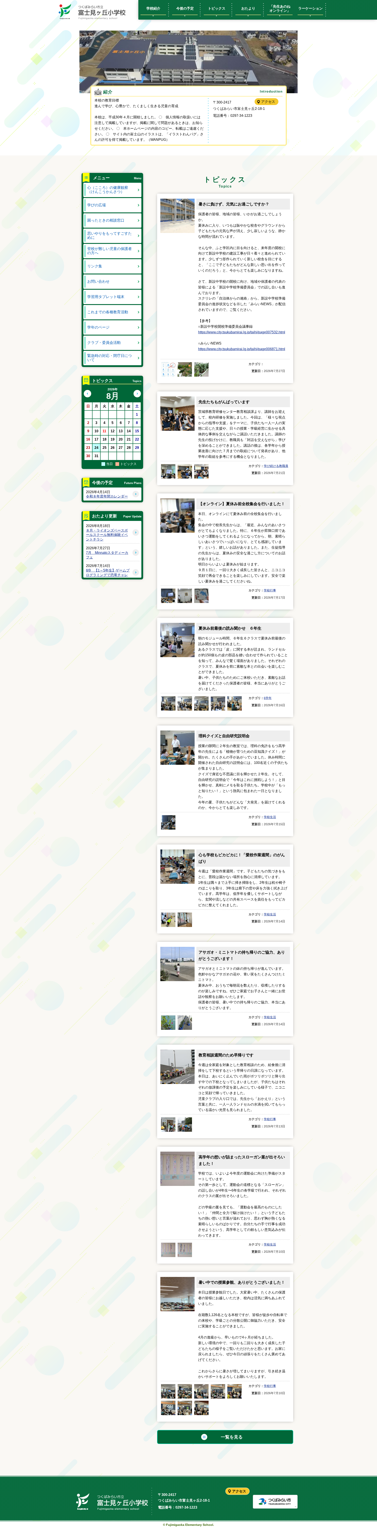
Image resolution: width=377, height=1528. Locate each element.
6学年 (268, 698)
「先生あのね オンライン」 (281, 8)
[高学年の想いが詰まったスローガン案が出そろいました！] (177, 1154)
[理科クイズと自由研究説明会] (177, 733)
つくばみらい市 (275, 1502)
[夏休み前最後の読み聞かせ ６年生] (177, 625)
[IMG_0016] (185, 1391)
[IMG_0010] (185, 1408)
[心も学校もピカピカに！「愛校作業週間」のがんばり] (177, 852)
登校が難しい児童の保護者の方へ (109, 251)
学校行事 (270, 590)
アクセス (268, 101)
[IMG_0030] (168, 1391)
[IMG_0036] (168, 1408)
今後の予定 (185, 8)
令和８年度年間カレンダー (107, 496)
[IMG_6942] (185, 1250)
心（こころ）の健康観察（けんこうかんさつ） (107, 190)
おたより (248, 8)
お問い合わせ (98, 281)
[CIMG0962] (168, 822)
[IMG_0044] (185, 920)
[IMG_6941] (168, 1250)
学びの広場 (96, 205)
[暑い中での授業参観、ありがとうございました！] (177, 1280)
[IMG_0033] (218, 1391)
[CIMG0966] (168, 703)
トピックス (216, 8)
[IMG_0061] (185, 471)
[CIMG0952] (185, 1124)
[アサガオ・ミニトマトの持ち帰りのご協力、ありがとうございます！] (177, 949)
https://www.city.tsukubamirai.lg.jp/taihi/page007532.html (241, 332)
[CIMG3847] (201, 369)
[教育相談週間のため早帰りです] (177, 1052)
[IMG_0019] (201, 1408)
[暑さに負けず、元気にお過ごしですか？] (177, 201)
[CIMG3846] (185, 369)
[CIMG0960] (185, 1022)
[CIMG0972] (201, 596)
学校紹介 (153, 8)
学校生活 (270, 817)
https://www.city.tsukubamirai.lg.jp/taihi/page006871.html (241, 349)
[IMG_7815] (168, 369)
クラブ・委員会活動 (104, 343)
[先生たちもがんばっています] (177, 399)
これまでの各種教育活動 (107, 312)
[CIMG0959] (168, 1022)
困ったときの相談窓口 (105, 220)
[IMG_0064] (201, 471)
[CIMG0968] (234, 703)
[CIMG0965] (218, 703)
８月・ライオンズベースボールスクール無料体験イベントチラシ (107, 535)
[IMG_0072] (168, 471)
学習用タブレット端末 (105, 297)
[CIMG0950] (168, 1124)
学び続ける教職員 (276, 466)
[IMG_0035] (234, 1391)
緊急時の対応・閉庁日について (109, 358)
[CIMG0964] (201, 703)
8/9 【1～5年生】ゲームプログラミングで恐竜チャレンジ (108, 574)
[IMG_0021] (201, 1391)
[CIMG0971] (168, 596)
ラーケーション (310, 8)
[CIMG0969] (185, 596)
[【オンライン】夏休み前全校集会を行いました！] (177, 501)
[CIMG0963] (185, 703)
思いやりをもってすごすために (109, 235)
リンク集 (94, 266)
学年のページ (98, 327)
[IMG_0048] (168, 920)
